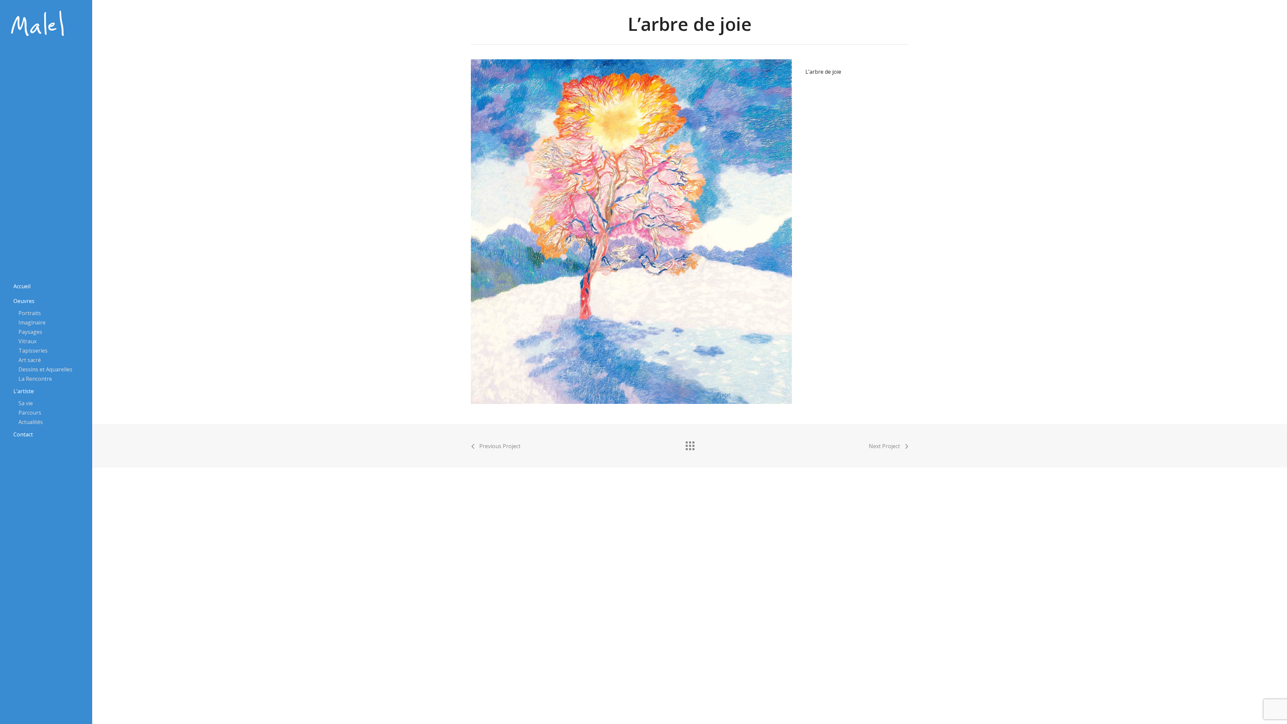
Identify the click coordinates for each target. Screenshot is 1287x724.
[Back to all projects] (689, 444)
